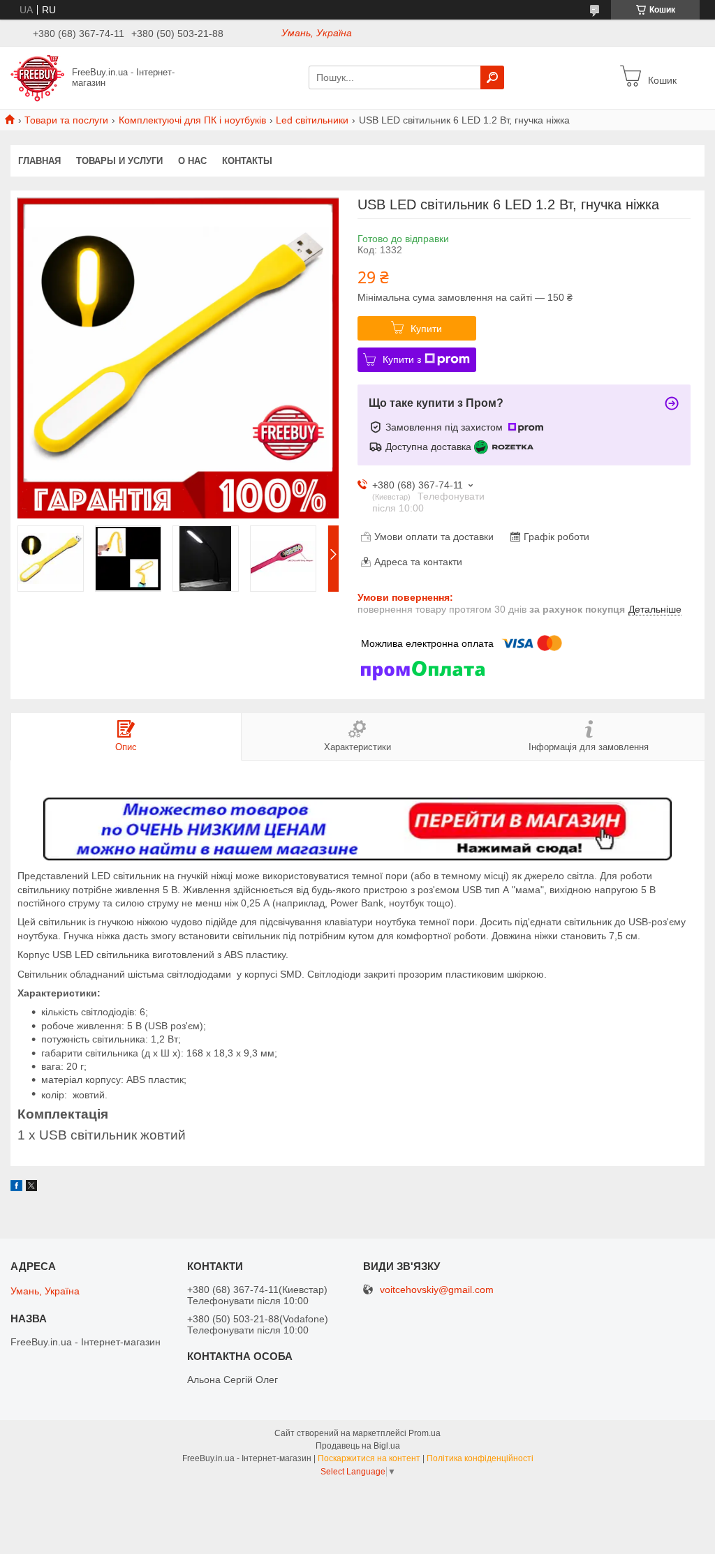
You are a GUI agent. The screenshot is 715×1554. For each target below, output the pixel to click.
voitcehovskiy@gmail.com (437, 1290)
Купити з (402, 359)
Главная (39, 161)
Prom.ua (424, 1433)
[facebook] (16, 1187)
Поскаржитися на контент (369, 1458)
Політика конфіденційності (480, 1458)
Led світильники (312, 120)
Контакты (247, 161)
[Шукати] (492, 77)
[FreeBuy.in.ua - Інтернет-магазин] (37, 76)
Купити (426, 328)
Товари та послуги (66, 120)
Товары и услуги (119, 161)
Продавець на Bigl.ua (358, 1446)
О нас (192, 161)
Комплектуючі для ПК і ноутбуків (192, 120)
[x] (31, 1187)
